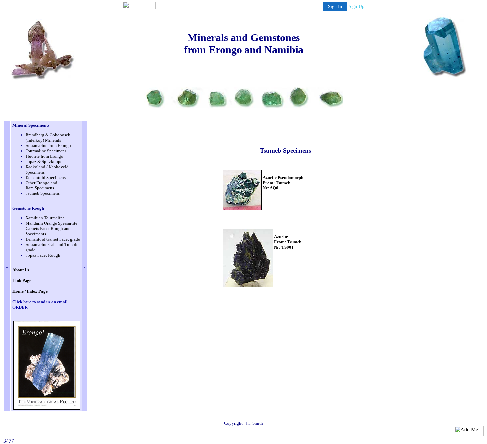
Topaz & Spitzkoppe (44, 161)
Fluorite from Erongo (44, 156)
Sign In (335, 6)
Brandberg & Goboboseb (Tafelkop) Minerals (48, 137)
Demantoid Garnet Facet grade (53, 239)
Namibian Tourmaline (45, 217)
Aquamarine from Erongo (48, 145)
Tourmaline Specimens (46, 150)
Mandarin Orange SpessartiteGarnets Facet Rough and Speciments (51, 228)
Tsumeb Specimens (43, 193)
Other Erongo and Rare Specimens (41, 185)
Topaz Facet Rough (43, 255)
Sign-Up (356, 6)
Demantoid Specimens (46, 177)
